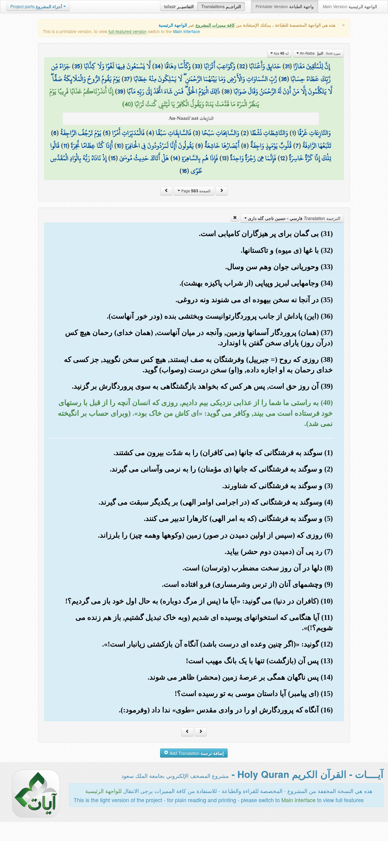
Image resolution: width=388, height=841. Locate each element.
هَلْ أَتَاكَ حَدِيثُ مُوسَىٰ (144, 158)
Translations (221, 6)
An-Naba (319, 53)
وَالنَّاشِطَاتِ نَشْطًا (269, 133)
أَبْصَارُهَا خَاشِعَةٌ (222, 145)
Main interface (186, 31)
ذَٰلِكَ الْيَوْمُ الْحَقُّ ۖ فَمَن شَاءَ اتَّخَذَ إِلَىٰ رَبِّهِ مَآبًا (173, 91)
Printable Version (285, 6)
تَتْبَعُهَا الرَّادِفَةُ (317, 145)
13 (224, 158)
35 (77, 66)
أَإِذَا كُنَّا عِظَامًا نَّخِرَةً (92, 145)
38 (227, 91)
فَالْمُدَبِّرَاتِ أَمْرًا (128, 133)
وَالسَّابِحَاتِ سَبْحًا (220, 133)
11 (65, 145)
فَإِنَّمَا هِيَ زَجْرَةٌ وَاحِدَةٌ (253, 158)
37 (127, 79)
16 (184, 170)
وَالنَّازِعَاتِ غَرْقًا (314, 133)
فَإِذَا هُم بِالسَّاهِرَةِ (200, 158)
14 (175, 158)
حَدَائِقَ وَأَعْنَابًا (265, 66)
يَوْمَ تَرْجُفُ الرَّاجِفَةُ (80, 133)
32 (242, 66)
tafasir (179, 6)
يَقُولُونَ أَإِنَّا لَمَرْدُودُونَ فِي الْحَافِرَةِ (159, 145)
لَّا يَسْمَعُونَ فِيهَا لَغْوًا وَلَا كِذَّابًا (117, 66)
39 (120, 91)
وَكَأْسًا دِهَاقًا (178, 66)
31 (287, 66)
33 (197, 66)
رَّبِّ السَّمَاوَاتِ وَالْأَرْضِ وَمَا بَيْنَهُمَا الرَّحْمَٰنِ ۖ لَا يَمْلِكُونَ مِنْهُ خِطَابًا (205, 79)
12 (282, 158)
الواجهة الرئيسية (173, 25)
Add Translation (196, 753)
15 (113, 158)
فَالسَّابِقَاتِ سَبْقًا (173, 133)
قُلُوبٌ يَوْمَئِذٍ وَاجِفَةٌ (271, 145)
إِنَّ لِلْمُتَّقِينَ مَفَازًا (311, 66)
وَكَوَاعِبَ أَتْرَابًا (219, 66)
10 (119, 145)
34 (158, 66)
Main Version (350, 6)
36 (284, 79)
